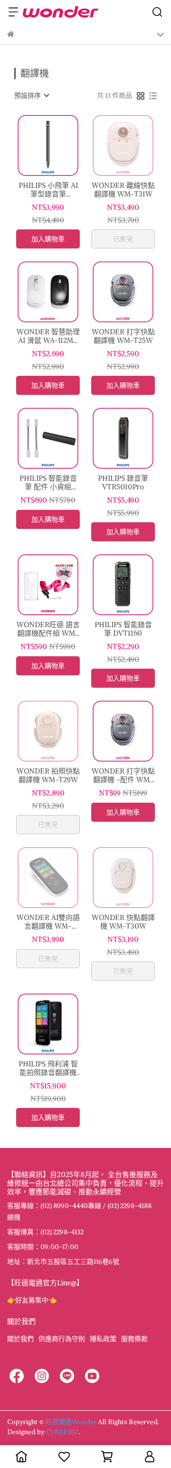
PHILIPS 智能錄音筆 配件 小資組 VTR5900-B (48, 482)
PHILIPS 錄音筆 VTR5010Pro (123, 482)
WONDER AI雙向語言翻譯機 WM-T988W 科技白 (48, 921)
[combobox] (31, 95)
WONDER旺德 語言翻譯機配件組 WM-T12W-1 (48, 629)
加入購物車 (48, 239)
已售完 (123, 239)
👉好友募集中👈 (32, 1300)
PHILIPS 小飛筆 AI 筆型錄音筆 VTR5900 (48, 189)
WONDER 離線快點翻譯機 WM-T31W (123, 189)
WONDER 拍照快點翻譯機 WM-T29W (48, 775)
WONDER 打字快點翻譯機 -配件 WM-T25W (123, 775)
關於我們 (20, 1338)
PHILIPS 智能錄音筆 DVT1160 (123, 629)
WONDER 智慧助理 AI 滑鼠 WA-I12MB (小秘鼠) (48, 336)
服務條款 (134, 1338)
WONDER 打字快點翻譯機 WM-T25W (123, 336)
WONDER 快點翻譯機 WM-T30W (123, 921)
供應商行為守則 (61, 1338)
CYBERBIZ (62, 1431)
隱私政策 (103, 1338)
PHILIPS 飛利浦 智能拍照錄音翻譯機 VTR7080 (48, 1068)
